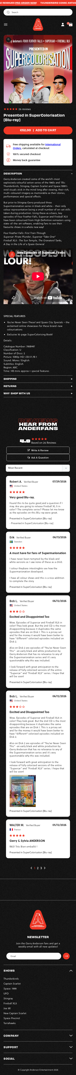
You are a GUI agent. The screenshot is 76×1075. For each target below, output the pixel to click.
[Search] (8, 12)
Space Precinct (12, 1018)
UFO (6, 993)
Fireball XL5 (10, 1003)
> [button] (44, 868)
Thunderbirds (11, 978)
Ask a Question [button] (40, 457)
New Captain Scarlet (15, 1013)
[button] (6, 24)
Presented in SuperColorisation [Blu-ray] (31, 518)
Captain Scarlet (12, 983)
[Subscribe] (66, 956)
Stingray (8, 998)
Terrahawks (10, 1023)
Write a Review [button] (39, 450)
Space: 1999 (10, 988)
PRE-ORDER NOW (15, 3)
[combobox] (38, 12)
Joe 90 (7, 1008)
